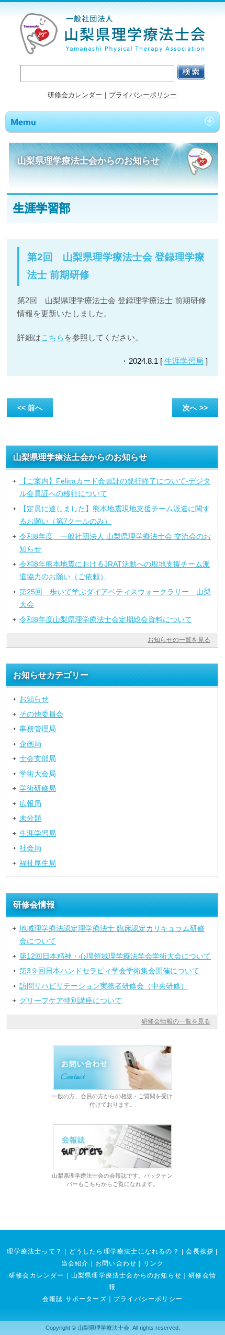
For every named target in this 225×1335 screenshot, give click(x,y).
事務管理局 (37, 728)
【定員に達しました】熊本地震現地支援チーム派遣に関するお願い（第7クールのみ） (114, 514)
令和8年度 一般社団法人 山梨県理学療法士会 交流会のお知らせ (115, 542)
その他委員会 (41, 714)
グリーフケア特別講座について (70, 1000)
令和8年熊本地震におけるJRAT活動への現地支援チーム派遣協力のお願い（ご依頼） (114, 570)
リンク (153, 1263)
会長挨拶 (199, 1251)
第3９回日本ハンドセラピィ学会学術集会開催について (109, 970)
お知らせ (34, 699)
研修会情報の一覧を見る (175, 1021)
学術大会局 (37, 773)
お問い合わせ (116, 1263)
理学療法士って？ (34, 1251)
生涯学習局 (184, 360)
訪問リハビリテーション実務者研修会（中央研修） (103, 986)
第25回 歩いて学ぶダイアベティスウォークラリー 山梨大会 (115, 598)
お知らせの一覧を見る (179, 639)
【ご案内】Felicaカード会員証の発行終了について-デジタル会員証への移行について (114, 487)
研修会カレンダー (75, 95)
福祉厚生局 (37, 863)
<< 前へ (29, 408)
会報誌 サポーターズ (74, 1299)
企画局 (30, 744)
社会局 (30, 848)
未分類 (30, 818)
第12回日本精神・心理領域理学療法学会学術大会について (115, 956)
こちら (52, 337)
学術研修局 (37, 788)
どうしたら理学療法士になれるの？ (124, 1251)
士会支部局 (37, 758)
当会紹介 (75, 1263)
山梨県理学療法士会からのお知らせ (126, 1275)
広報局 (30, 803)
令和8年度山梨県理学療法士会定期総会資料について (105, 619)
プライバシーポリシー (143, 95)
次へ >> (195, 408)
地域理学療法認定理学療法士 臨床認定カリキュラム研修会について (112, 934)
